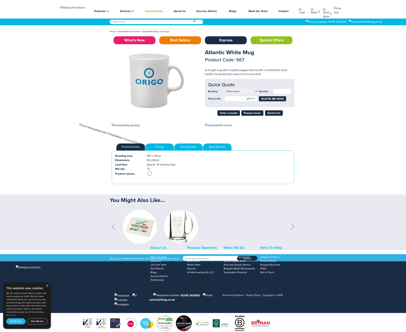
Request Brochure (270, 264)
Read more (11, 315)
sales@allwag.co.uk (370, 21)
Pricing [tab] (160, 147)
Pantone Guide (268, 261)
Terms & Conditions (233, 295)
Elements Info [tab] (188, 147)
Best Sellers (180, 40)
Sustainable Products (235, 272)
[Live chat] (340, 10)
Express (225, 40)
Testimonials (157, 280)
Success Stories (206, 11)
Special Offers (272, 40)
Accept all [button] (16, 321)
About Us (180, 11)
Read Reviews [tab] (217, 147)
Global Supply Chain (235, 261)
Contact (283, 11)
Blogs (232, 11)
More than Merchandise (237, 257)
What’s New (134, 40)
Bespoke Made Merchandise (239, 268)
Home (113, 31)
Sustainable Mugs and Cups (156, 31)
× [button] (47, 286)
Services (126, 11)
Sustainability (154, 11)
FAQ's (263, 268)
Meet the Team (258, 11)
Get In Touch (267, 272)
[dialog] (27, 305)
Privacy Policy (253, 295)
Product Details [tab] (131, 147)
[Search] (198, 23)
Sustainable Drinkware (129, 31)
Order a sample (229, 113)
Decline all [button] (37, 321)
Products (100, 11)
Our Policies (157, 268)
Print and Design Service (237, 264)
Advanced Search (270, 257)
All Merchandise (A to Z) (200, 272)
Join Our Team (159, 264)
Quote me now (272, 99)
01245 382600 (336, 21)
